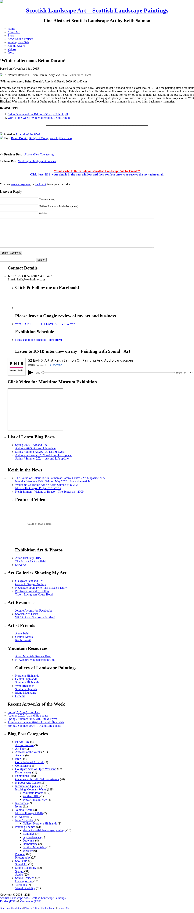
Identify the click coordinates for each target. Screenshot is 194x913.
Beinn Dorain (19, 138)
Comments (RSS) (30, 901)
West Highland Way (35, 799)
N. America (22, 816)
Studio (19, 874)
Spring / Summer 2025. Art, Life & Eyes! (40, 451)
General (20, 696)
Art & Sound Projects (20, 38)
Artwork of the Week (28, 134)
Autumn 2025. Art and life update (35, 448)
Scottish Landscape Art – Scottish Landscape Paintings (97, 10)
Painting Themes (25, 826)
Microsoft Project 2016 (29, 813)
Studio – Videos (24, 878)
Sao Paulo (21, 861)
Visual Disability (25, 888)
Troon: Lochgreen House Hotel (34, 594)
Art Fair (20, 748)
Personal (20, 854)
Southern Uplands (26, 689)
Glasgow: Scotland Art (28, 580)
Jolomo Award (16, 45)
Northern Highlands (27, 675)
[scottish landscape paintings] (1, 2)
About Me (14, 32)
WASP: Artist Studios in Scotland (35, 617)
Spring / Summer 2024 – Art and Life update (42, 458)
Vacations (21, 884)
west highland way (61, 138)
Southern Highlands (27, 682)
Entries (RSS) (8, 901)
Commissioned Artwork (29, 762)
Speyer (19, 871)
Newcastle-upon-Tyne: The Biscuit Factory (41, 587)
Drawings (28, 840)
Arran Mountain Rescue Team (33, 656)
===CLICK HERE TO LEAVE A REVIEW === (45, 323)
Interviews (21, 803)
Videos (12, 49)
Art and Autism (24, 745)
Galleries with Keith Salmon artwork (37, 779)
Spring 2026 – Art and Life (31, 444)
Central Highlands (26, 679)
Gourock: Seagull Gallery (30, 584)
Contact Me (63, 908)
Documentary (23, 772)
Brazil (18, 758)
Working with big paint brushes (37, 161)
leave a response (20, 184)
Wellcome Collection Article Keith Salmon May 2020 (47, 484)
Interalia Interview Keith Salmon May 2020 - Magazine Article (52, 481)
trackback (40, 184)
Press (11, 52)
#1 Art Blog (22, 741)
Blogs (11, 35)
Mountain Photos (33, 792)
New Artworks (24, 820)
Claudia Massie (24, 636)
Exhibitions (22, 775)
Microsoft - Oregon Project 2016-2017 (38, 488)
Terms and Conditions (11, 908)
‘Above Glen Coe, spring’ (39, 154)
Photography (23, 857)
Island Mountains (25, 692)
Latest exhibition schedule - (38, 339)
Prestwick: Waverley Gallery (32, 591)
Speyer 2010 (22, 564)
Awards (19, 755)
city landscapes (32, 837)
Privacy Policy (31, 908)
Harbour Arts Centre (27, 782)
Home (11, 28)
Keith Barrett (23, 640)
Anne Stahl (22, 633)
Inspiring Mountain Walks (30, 789)
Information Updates (27, 786)
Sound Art (21, 864)
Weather (28, 850)
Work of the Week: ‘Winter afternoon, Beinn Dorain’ (39, 117)
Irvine (18, 806)
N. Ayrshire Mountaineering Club (35, 659)
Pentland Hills (31, 796)
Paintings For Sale (18, 42)
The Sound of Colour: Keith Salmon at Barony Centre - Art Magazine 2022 (60, 478)
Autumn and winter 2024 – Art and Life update (43, 455)
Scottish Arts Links (26, 614)
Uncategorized (24, 881)
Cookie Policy (48, 908)
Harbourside (30, 843)
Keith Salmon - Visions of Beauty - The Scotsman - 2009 (49, 491)
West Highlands (24, 685)
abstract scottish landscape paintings (44, 830)
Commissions (23, 765)
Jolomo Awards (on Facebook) (33, 610)
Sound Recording (25, 867)
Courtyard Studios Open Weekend (35, 769)
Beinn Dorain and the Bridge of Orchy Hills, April (38, 114)
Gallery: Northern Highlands (40, 823)
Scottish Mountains (34, 847)
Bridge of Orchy (38, 138)
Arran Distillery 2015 (28, 558)
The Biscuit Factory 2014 (30, 561)
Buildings (28, 833)
